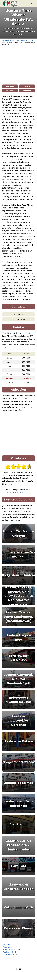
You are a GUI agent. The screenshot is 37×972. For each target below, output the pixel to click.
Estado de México (22, 40)
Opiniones (27, 90)
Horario (27, 86)
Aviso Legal (7, 947)
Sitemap (6, 944)
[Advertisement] (18, 64)
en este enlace (16, 492)
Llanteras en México (8, 40)
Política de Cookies (10, 952)
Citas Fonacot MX (10, 954)
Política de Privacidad (12, 949)
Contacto (10, 86)
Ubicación (10, 90)
